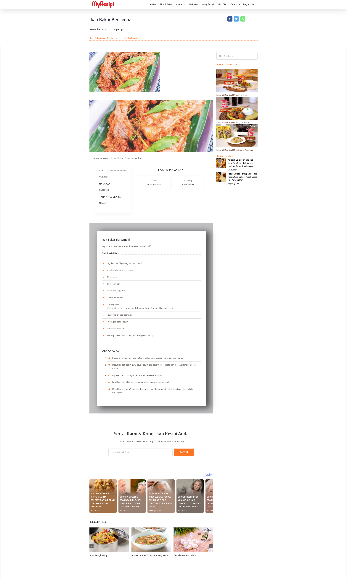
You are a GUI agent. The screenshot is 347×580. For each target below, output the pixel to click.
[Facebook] (229, 19)
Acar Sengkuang (98, 555)
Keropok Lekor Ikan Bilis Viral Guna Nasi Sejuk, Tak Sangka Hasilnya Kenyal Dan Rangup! (240, 163)
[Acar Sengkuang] (109, 539)
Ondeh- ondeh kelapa (185, 555)
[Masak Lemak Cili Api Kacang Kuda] (151, 539)
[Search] (253, 4)
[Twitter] (236, 19)
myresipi (118, 29)
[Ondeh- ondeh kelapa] (193, 539)
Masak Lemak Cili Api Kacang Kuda (149, 555)
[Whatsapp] (242, 19)
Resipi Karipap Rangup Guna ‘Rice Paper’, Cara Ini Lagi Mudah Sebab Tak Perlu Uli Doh (242, 177)
